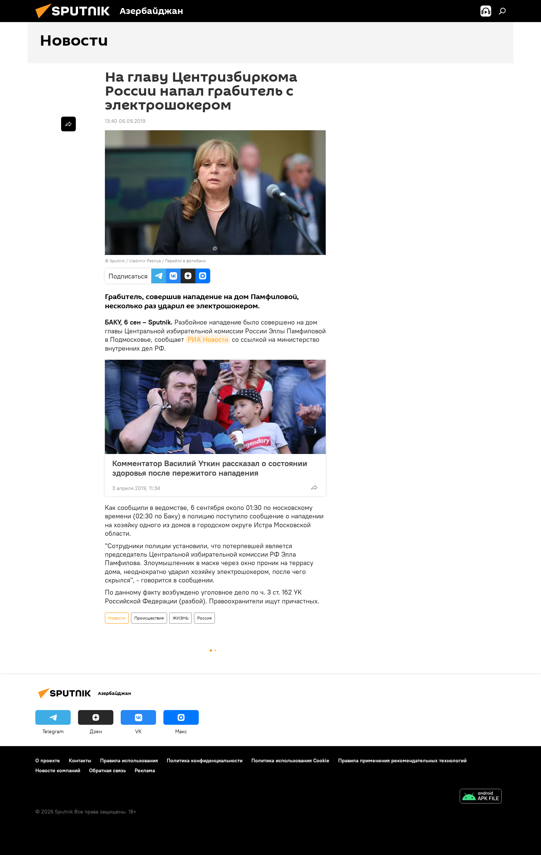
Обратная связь (107, 770)
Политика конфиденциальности (205, 760)
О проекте (47, 760)
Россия (204, 618)
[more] (314, 487)
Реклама (145, 770)
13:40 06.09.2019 (125, 121)
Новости (116, 618)
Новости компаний (57, 770)
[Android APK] (481, 797)
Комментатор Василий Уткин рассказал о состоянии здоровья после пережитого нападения (209, 468)
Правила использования (129, 760)
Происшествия (149, 618)
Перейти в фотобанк (185, 260)
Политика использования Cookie (290, 760)
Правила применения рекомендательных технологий (402, 760)
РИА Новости (208, 339)
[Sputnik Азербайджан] (75, 20)
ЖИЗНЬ (180, 618)
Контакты (80, 760)
